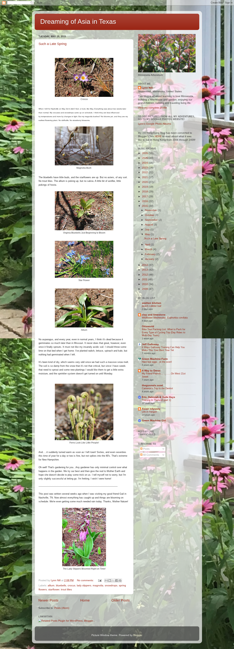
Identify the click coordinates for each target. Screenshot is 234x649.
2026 (145, 153)
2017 (145, 196)
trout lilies (66, 589)
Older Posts (120, 600)
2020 (145, 182)
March (149, 249)
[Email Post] (99, 580)
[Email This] (106, 580)
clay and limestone (153, 314)
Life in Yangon (149, 411)
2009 (145, 289)
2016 (145, 201)
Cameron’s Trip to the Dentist (157, 388)
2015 (145, 206)
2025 (145, 158)
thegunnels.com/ (152, 385)
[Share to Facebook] (116, 580)
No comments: (86, 580)
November (151, 210)
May (148, 234)
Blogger (137, 635)
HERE (158, 136)
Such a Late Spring (53, 44)
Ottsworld (148, 326)
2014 (145, 265)
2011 (145, 279)
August (149, 224)
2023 (145, 167)
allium (51, 585)
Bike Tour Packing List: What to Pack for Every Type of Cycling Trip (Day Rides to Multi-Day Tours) (163, 332)
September (151, 220)
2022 (145, 172)
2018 (145, 191)
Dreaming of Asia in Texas (78, 21)
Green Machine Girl (154, 420)
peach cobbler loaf (151, 306)
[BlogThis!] (110, 580)
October (150, 215)
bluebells (61, 585)
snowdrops (111, 585)
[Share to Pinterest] (120, 580)
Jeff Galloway (150, 344)
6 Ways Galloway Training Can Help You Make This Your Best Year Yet (163, 349)
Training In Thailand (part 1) (156, 400)
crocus (71, 585)
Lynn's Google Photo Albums (154, 123)
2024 (145, 163)
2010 (145, 284)
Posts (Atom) (61, 608)
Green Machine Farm (155, 359)
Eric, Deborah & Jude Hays (158, 397)
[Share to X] (113, 580)
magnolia (98, 585)
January (150, 259)
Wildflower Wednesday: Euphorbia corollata (165, 317)
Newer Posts (48, 600)
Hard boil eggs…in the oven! (157, 361)
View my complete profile (152, 107)
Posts (146, 448)
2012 (145, 274)
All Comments (150, 454)
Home (85, 600)
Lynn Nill (147, 87)
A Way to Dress (151, 370)
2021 (145, 177)
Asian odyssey (151, 408)
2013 (145, 269)
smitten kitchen (151, 303)
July (147, 229)
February (150, 254)
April (148, 244)
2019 (145, 186)
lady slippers (84, 585)
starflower (53, 589)
